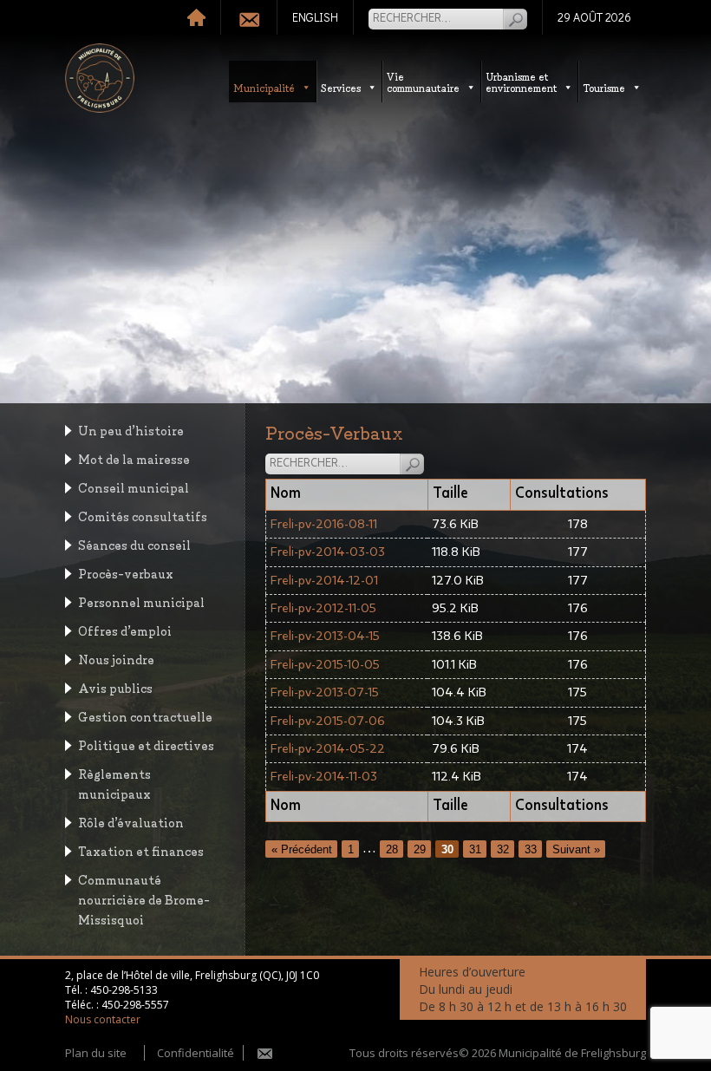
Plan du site (96, 1053)
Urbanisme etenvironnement (521, 81)
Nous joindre (116, 658)
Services (341, 87)
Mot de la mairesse (134, 458)
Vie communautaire (423, 81)
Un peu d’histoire (131, 429)
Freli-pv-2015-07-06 (328, 721)
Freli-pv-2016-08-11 (324, 524)
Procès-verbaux (125, 573)
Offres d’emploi (125, 630)
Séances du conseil (134, 544)
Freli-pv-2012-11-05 (323, 608)
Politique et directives (146, 744)
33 (531, 848)
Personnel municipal (141, 601)
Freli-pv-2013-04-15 (325, 636)
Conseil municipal (133, 487)
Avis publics (115, 687)
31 (475, 848)
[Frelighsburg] (99, 78)
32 (503, 848)
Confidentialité (195, 1053)
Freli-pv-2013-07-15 (325, 692)
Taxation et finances (141, 850)
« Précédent (301, 848)
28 (392, 848)
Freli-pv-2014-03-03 (328, 551)
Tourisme (604, 87)
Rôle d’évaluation (131, 821)
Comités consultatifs (142, 515)
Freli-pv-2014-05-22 (328, 748)
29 (420, 848)
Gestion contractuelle (145, 716)
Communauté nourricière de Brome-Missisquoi (144, 899)
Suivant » (576, 848)
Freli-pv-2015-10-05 (325, 664)
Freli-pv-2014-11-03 (324, 776)
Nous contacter (102, 1019)
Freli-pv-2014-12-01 (324, 580)
